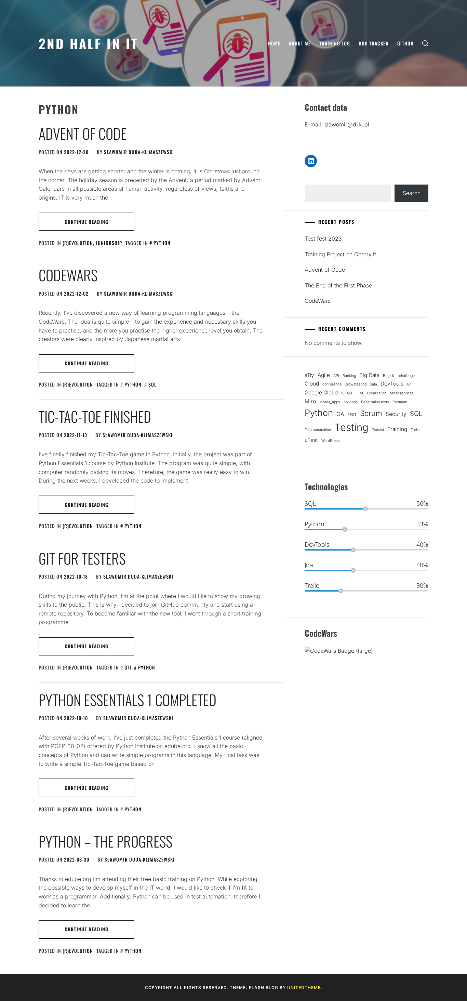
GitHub (405, 43)
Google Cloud (321, 392)
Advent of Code (82, 133)
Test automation (318, 430)
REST (352, 414)
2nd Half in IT (88, 43)
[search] (425, 43)
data (373, 384)
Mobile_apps (329, 402)
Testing (351, 427)
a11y (309, 375)
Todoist (378, 430)
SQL (152, 384)
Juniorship (109, 242)
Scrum (371, 413)
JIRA (359, 393)
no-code (351, 402)
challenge (407, 376)
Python (162, 242)
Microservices (402, 393)
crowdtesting (355, 384)
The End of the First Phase (338, 285)
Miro (310, 401)
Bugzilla (389, 376)
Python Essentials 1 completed (127, 699)
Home (274, 43)
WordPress (330, 440)
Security (396, 414)
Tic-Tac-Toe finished (95, 416)
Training (397, 429)
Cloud (312, 383)
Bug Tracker (374, 43)
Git (127, 667)
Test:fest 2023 (323, 238)
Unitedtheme (304, 987)
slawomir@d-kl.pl (346, 124)
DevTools (392, 383)
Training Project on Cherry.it (340, 254)
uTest (311, 440)
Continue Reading (86, 221)
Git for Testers (82, 558)
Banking (349, 376)
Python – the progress (105, 841)
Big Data (369, 375)
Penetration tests (375, 402)
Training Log (334, 43)
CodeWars (68, 274)
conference (332, 384)
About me (300, 43)
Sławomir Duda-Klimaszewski (139, 151)
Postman (399, 402)
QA (340, 414)
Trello (415, 430)
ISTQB (346, 393)
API (336, 376)
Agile (324, 375)
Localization (376, 393)
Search (412, 193)
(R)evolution (78, 242)
